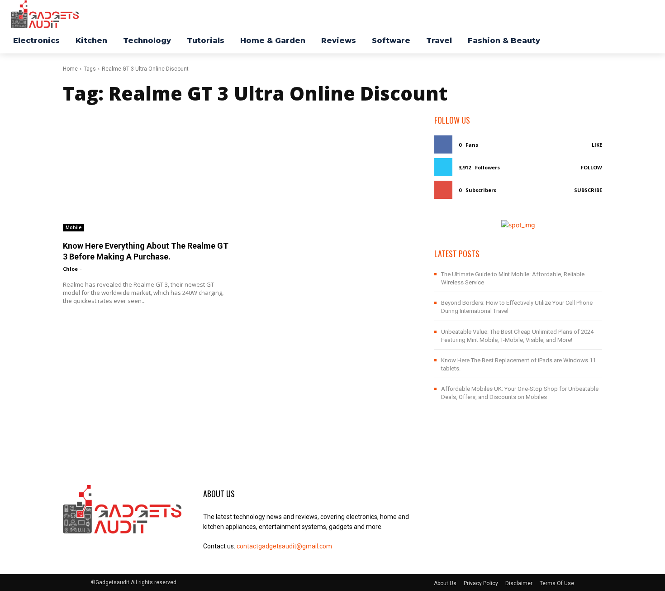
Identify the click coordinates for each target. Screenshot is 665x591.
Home (70, 69)
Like (597, 144)
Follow (591, 167)
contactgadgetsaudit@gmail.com (284, 546)
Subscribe (588, 190)
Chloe (70, 268)
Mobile (73, 227)
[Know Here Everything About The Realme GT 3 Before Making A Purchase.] (147, 172)
